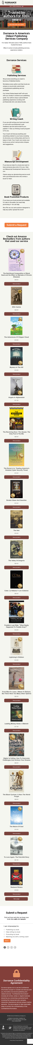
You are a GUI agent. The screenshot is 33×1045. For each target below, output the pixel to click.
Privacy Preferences (19, 1040)
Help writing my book (13, 932)
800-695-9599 (18, 1021)
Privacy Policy (12, 1040)
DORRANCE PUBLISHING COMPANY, (15, 1018)
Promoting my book (12, 934)
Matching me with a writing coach (17, 936)
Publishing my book (12, 929)
